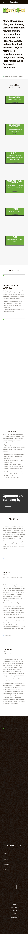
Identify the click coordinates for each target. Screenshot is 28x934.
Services (14, 910)
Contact (14, 917)
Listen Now (15, 102)
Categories (14, 907)
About (14, 914)
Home (14, 904)
